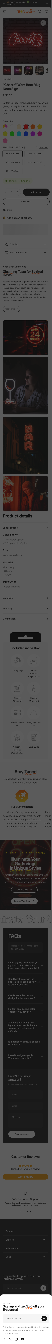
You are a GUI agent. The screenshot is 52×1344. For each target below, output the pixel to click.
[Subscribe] (44, 1318)
